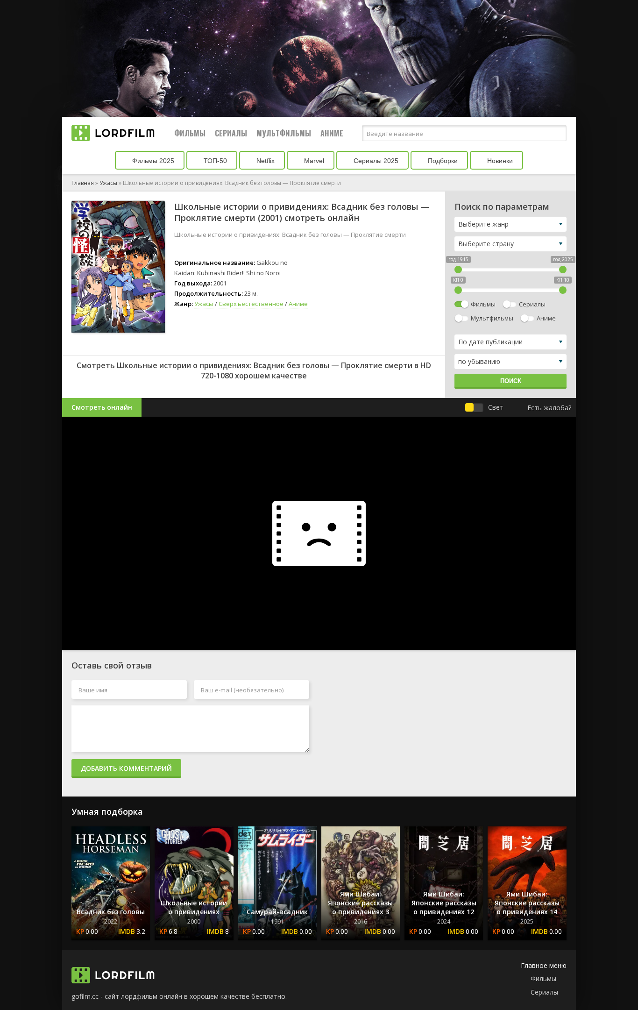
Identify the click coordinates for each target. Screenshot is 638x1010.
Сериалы (231, 133)
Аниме (331, 133)
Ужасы (108, 183)
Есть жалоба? (549, 407)
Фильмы (190, 133)
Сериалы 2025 (375, 160)
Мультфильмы (283, 133)
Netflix (265, 160)
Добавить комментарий (126, 768)
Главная (82, 183)
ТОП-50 (214, 160)
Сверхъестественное (251, 303)
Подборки (442, 160)
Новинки (499, 160)
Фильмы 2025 (152, 160)
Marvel (313, 160)
